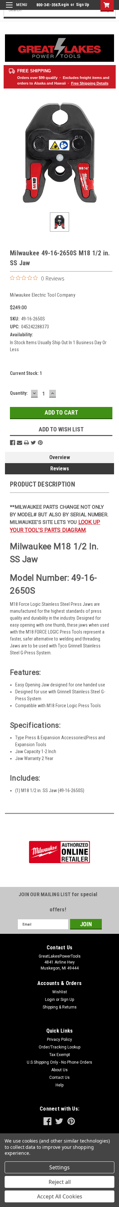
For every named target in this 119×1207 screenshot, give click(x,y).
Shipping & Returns (60, 1007)
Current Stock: (26, 373)
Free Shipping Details (89, 83)
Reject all (60, 1182)
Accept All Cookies (59, 1196)
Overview (59, 457)
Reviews (59, 468)
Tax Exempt (59, 1054)
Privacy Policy (59, 1039)
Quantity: (19, 393)
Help (59, 1085)
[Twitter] (33, 442)
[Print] (26, 442)
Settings (59, 1167)
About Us (59, 1070)
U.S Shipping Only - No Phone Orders (59, 1062)
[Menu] (15, 9)
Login (64, 4)
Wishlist (59, 992)
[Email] (19, 442)
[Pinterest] (40, 442)
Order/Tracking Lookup (59, 1047)
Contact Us (59, 1077)
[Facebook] (12, 442)
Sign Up (82, 4)
